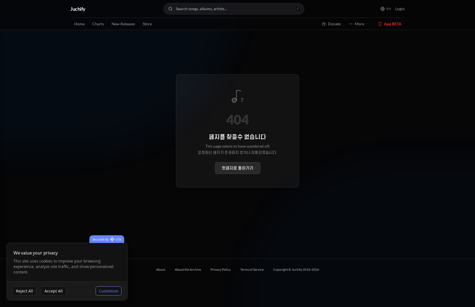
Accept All (54, 291)
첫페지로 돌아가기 (237, 168)
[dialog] (67, 272)
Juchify (77, 9)
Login (400, 8)
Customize (108, 291)
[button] (385, 9)
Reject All (24, 291)
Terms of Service (252, 269)
